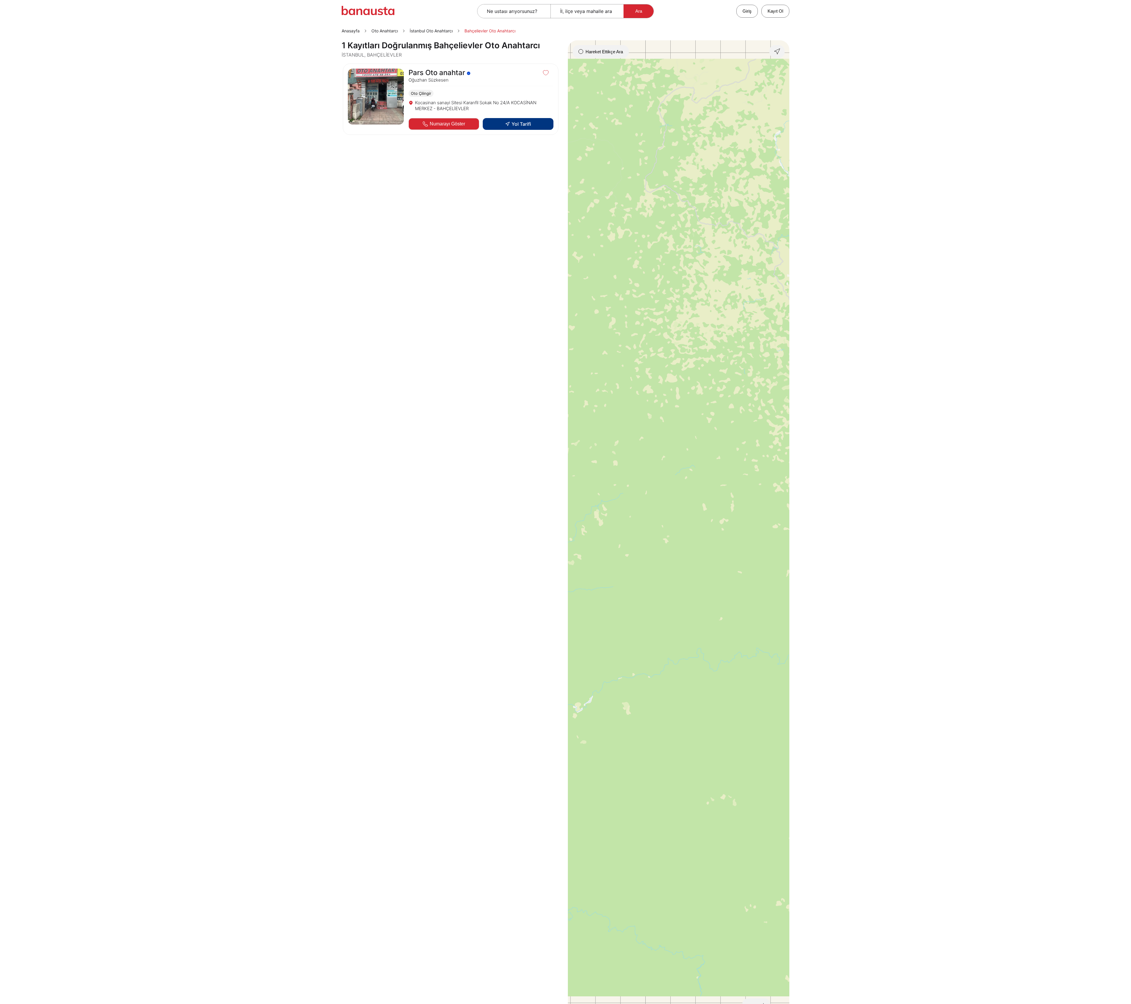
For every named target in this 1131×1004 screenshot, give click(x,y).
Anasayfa (351, 30)
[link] (450, 99)
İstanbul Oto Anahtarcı (431, 30)
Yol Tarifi (521, 124)
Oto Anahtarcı (384, 30)
